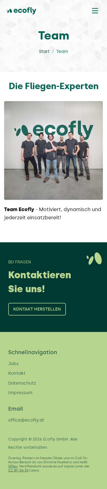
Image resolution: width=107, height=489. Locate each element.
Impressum (20, 392)
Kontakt (17, 373)
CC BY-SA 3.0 (18, 470)
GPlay (13, 466)
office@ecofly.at (26, 420)
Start (44, 51)
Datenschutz (22, 383)
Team (62, 51)
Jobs (13, 363)
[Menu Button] (95, 10)
